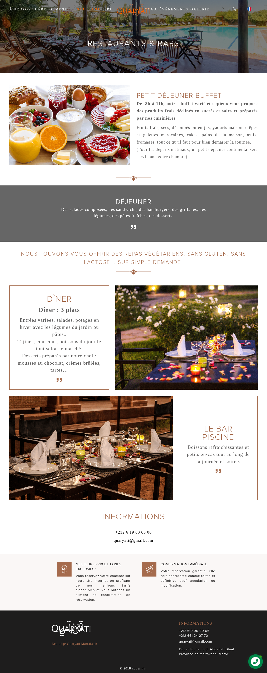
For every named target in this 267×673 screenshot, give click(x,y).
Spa (108, 9)
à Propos (20, 9)
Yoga (151, 9)
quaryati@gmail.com (133, 540)
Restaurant (86, 9)
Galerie (199, 9)
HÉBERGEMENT (51, 9)
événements (173, 9)
